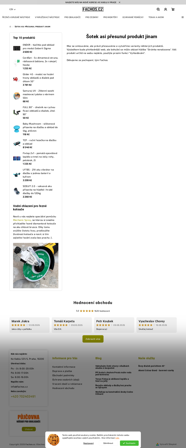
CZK (11, 9)
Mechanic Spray (22, 219)
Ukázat (29, 429)
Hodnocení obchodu (93, 302)
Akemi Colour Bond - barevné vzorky (156, 370)
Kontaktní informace (63, 366)
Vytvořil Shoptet (168, 444)
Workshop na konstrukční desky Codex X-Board (114, 393)
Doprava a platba (62, 371)
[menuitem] (16, 17)
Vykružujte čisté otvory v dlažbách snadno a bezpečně (112, 367)
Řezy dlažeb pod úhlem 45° (151, 366)
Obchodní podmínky (63, 375)
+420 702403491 (23, 396)
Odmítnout (108, 443)
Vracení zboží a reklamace (67, 383)
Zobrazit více (93, 338)
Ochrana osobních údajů (65, 379)
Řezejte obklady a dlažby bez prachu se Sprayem (113, 386)
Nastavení (88, 443)
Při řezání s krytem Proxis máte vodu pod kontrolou (113, 373)
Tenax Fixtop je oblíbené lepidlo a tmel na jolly (112, 380)
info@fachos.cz (19, 386)
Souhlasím (130, 443)
